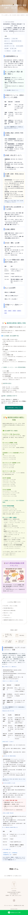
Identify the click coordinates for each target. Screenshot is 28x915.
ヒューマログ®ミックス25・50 (12, 534)
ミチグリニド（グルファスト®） (9, 457)
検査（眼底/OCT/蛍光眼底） (8, 43)
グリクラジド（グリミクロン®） (9, 445)
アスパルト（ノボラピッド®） (10, 520)
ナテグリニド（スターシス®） (9, 455)
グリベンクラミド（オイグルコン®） (10, 444)
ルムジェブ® (10, 524)
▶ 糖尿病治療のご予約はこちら (14, 407)
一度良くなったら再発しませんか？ (11, 295)
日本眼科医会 (14, 852)
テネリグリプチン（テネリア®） (9, 486)
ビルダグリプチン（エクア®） (9, 484)
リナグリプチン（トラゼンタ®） (9, 482)
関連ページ (19, 50)
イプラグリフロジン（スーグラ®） (10, 496)
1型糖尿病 (14, 310)
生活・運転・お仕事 (13, 48)
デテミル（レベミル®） (19, 543)
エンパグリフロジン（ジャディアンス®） (11, 492)
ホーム (4, 21)
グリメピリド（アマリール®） (9, 447)
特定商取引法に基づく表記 (19, 905)
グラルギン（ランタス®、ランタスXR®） (12, 541)
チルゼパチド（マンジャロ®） (9, 512)
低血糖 (6, 313)
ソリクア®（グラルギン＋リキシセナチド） (13, 546)
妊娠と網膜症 (6, 48)
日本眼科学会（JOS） (7, 852)
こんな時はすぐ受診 (14, 38)
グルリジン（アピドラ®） (15, 522)
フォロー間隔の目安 (7, 50)
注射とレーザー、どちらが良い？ (11, 299)
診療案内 (6, 21)
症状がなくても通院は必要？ (10, 292)
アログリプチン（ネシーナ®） (9, 481)
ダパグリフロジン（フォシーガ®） (10, 491)
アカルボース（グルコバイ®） (9, 464)
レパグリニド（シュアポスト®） (9, 459)
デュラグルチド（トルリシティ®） (10, 509)
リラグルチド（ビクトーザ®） (9, 507)
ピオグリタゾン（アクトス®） (9, 472)
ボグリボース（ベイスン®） (8, 466)
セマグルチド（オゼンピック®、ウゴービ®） (12, 510)
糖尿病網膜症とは (7, 38)
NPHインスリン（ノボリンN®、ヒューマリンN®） (14, 538)
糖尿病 (9, 21)
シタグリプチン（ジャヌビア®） (9, 479)
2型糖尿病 (9, 310)
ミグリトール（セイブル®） (8, 467)
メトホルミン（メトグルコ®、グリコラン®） (12, 435)
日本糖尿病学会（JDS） (7, 854)
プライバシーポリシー (8, 905)
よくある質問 (14, 50)
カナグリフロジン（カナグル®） (9, 494)
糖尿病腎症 (19, 310)
